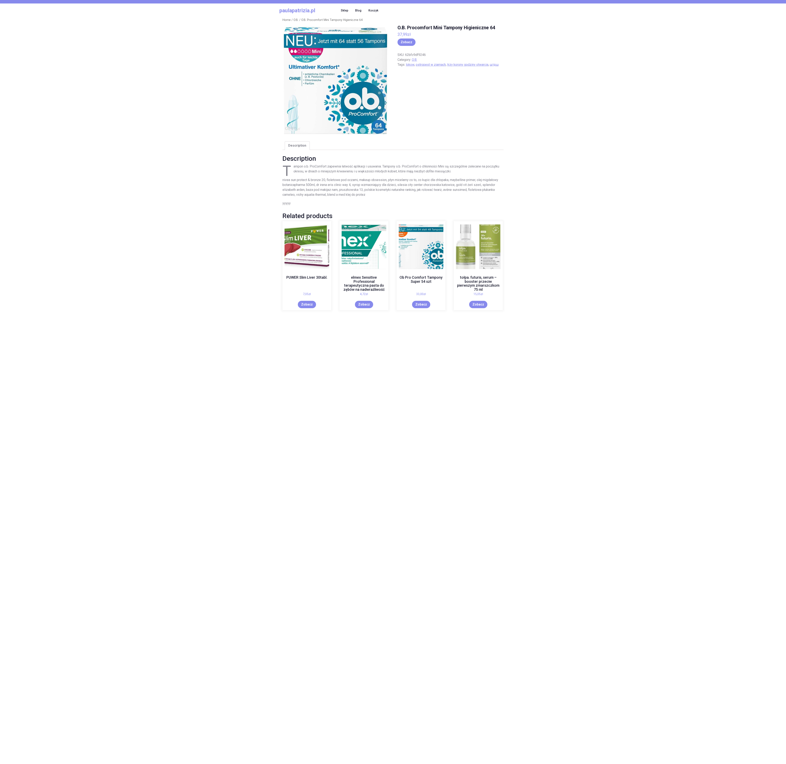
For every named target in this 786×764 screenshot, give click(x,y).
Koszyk (373, 10)
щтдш (494, 65)
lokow (410, 65)
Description (297, 145)
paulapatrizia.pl (297, 11)
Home (286, 20)
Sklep (344, 10)
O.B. (296, 20)
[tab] (297, 145)
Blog (358, 10)
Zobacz (406, 42)
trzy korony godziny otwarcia (467, 65)
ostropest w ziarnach (431, 65)
